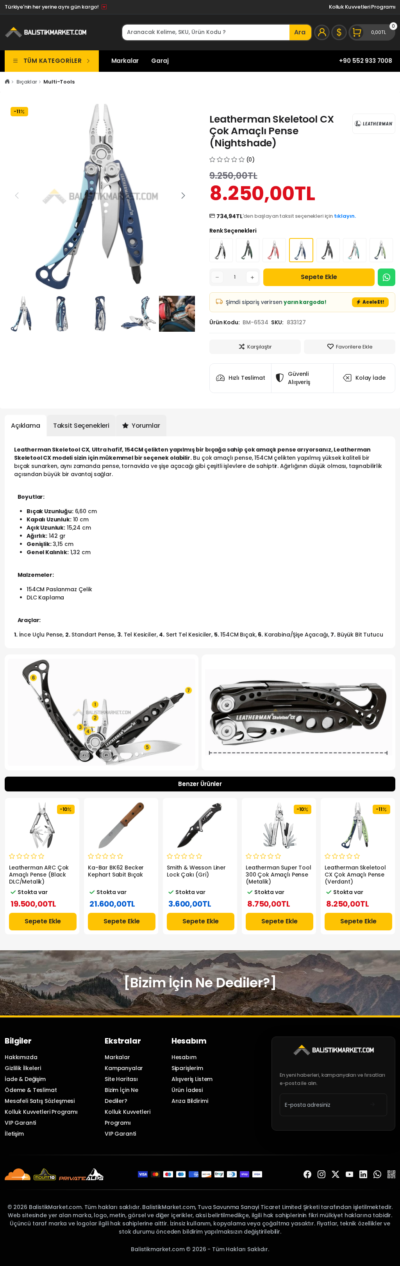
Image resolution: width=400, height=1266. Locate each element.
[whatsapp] (377, 1174)
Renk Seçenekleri (233, 231)
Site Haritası (121, 1079)
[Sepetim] (371, 32)
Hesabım (183, 1057)
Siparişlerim (187, 1068)
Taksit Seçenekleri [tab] (81, 425)
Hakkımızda (21, 1057)
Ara (299, 32)
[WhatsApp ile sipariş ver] (386, 277)
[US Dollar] (339, 32)
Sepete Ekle (319, 276)
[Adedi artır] (252, 277)
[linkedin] (363, 1174)
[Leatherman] (374, 124)
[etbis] (391, 1174)
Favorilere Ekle (354, 346)
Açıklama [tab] (25, 425)
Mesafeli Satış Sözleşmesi (40, 1101)
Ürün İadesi (187, 1090)
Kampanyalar (124, 1068)
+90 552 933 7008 (365, 61)
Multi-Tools (58, 81)
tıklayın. (345, 216)
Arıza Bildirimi (189, 1101)
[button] (183, 195)
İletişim (14, 1134)
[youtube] (350, 1174)
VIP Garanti (20, 1123)
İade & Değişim (25, 1079)
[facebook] (307, 1174)
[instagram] (321, 1174)
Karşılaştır (259, 346)
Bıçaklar (26, 81)
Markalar (125, 61)
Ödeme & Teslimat (31, 1090)
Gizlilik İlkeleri (23, 1068)
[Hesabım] (322, 32)
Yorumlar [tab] (145, 425)
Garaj (159, 61)
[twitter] (335, 1174)
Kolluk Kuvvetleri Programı (362, 7)
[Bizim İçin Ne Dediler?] (199, 982)
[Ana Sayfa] (7, 81)
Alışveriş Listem (192, 1079)
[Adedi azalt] (217, 277)
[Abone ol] (372, 1105)
